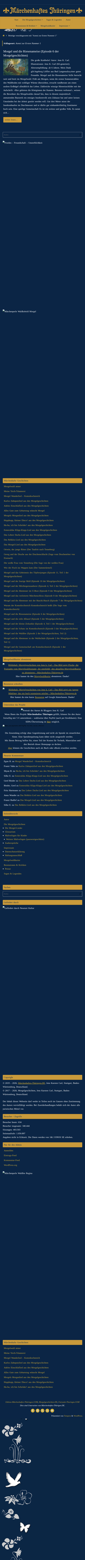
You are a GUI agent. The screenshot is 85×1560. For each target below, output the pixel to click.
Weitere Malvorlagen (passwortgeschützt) (25, 839)
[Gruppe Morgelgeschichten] (33, 1411)
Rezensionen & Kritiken (15, 865)
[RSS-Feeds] (47, 1411)
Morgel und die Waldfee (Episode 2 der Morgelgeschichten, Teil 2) (35, 633)
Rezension (39, 697)
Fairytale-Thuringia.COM (68, 1402)
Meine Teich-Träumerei (14, 491)
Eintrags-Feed (10, 1155)
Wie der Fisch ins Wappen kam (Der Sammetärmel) (28, 567)
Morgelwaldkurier (42, 676)
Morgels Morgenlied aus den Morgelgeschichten (26, 515)
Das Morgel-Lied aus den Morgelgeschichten (24, 544)
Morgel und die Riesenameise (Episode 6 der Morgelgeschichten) (34, 614)
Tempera (67, 1416)
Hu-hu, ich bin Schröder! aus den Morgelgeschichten (28, 525)
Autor (6, 819)
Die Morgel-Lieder (13, 828)
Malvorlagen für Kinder (16, 835)
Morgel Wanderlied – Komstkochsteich (22, 496)
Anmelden (8, 1150)
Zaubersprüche (11, 843)
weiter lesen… (11, 120)
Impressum (9, 848)
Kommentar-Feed (12, 1160)
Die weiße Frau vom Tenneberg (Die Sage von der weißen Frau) (33, 563)
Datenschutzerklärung (15, 851)
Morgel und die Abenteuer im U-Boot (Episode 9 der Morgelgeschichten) (38, 591)
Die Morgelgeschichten (14, 824)
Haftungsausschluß (13, 855)
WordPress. (78, 1416)
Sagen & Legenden (12, 873)
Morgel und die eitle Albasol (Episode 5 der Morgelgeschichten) (34, 619)
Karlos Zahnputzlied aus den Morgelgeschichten (26, 501)
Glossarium (10, 831)
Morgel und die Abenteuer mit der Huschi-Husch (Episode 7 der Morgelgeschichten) (43, 600)
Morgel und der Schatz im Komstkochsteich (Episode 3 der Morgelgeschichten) (41, 628)
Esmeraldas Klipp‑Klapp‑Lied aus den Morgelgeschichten (30, 530)
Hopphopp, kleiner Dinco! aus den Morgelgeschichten (29, 520)
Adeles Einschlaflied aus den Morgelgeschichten (26, 506)
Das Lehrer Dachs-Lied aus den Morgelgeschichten (27, 535)
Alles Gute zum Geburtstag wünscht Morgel (24, 510)
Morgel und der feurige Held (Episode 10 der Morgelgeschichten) (34, 581)
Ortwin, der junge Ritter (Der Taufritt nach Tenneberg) (29, 549)
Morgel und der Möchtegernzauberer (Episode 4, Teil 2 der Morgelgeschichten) (40, 586)
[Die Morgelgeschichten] (38, 1411)
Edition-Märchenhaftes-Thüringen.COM (22, 1402)
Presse (8, 869)
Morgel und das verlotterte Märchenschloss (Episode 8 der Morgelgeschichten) (40, 595)
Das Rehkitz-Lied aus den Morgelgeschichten (25, 539)
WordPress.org (10, 1165)
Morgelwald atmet (12, 486)
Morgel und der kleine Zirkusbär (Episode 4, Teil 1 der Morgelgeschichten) (39, 623)
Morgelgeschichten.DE (48, 1402)
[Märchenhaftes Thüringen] (42, 1411)
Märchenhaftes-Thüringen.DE (31, 1083)
